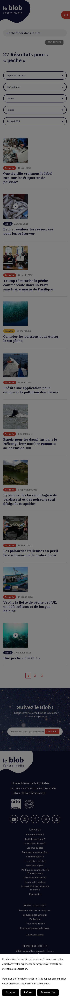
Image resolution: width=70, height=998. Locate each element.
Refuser (28, 992)
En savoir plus (48, 992)
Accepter (11, 992)
